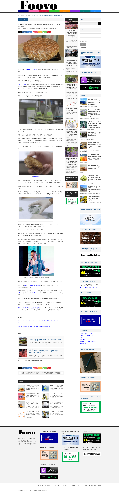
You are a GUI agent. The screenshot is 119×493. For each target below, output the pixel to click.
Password (82, 37)
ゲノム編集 (72, 99)
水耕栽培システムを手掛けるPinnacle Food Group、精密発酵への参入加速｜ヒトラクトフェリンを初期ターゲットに (71, 161)
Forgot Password (83, 47)
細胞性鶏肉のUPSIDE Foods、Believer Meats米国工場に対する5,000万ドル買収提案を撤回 (94, 102)
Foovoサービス (75, 11)
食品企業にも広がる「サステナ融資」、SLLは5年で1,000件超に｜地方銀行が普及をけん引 (94, 189)
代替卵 (56, 397)
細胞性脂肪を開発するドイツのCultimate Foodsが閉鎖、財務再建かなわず (94, 167)
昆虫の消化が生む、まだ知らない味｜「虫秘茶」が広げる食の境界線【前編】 (94, 134)
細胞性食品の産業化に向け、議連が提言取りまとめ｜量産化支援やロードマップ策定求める (94, 145)
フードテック (85, 129)
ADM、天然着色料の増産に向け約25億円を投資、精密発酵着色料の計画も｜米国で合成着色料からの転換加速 (94, 157)
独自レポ (23, 11)
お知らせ (95, 11)
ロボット (54, 11)
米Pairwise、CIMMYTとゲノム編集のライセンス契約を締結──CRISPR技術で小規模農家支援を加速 (71, 87)
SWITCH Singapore (42, 125)
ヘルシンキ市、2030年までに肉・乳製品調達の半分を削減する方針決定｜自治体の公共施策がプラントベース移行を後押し (71, 34)
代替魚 (38, 396)
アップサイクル (34, 406)
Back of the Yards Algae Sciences (32, 285)
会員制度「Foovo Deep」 (51, 485)
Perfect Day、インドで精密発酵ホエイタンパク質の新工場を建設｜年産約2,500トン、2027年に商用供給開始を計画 (94, 113)
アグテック (64, 11)
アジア (41, 28)
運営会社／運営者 (41, 485)
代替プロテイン (25, 28)
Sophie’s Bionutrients (31, 69)
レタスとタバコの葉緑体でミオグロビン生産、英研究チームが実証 (94, 198)
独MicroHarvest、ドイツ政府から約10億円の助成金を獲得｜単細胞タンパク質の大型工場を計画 (71, 61)
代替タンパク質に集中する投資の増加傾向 (28, 308)
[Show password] (99, 39)
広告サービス (74, 485)
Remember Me (84, 41)
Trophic (21, 292)
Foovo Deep (56, 388)
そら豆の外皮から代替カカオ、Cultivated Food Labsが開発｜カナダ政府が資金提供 (94, 178)
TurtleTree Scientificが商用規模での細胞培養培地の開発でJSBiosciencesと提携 (51, 373)
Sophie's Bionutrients (36, 28)
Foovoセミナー (34, 11)
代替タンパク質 (44, 11)
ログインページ (67, 485)
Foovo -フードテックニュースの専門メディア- (31, 490)
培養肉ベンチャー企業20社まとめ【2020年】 (71, 109)
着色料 (86, 162)
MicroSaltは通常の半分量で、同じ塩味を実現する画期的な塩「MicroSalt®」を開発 (30, 373)
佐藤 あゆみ (54, 28)
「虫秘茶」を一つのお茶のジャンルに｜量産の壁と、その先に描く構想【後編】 (94, 123)
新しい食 (90, 129)
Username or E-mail (84, 33)
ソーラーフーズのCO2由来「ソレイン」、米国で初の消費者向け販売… (33, 404)
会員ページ (85, 11)
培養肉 (28, 389)
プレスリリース (22, 84)
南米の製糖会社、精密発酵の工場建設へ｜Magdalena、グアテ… (56, 404)
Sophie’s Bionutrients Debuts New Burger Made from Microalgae (34, 326)
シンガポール (45, 28)
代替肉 (30, 28)
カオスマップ (33, 414)
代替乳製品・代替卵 (33, 407)
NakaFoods (34, 292)
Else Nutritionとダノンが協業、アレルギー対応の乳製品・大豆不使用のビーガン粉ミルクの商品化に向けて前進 (71, 132)
